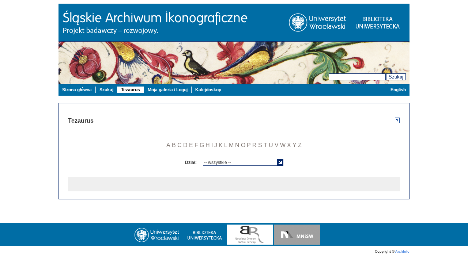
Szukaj (396, 77)
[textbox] (240, 162)
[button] (280, 162)
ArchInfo (402, 251)
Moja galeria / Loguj (168, 89)
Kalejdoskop (208, 89)
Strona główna (77, 89)
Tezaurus (130, 89)
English (398, 89)
